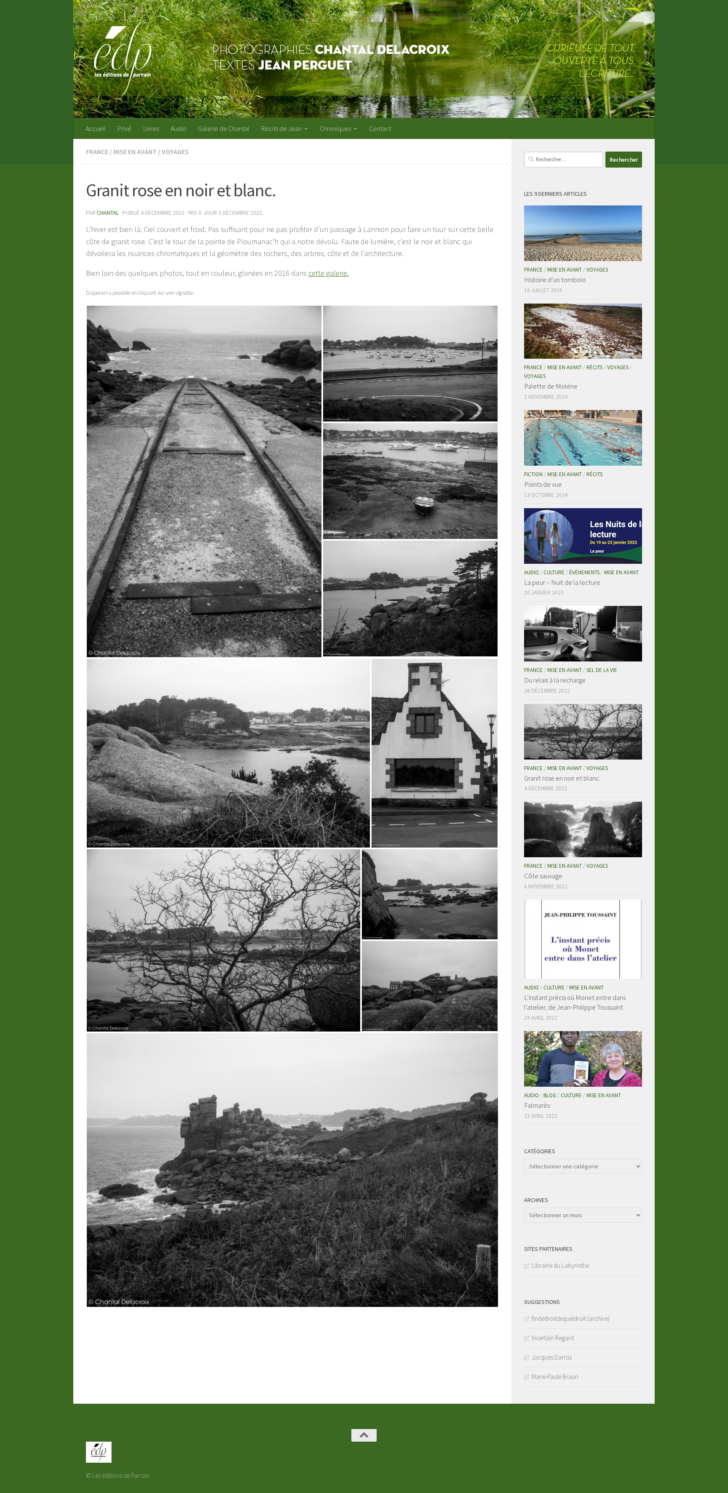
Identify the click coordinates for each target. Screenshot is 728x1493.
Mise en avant (135, 151)
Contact (380, 128)
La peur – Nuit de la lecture (562, 582)
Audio (178, 128)
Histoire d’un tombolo (555, 279)
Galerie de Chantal (223, 128)
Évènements (584, 572)
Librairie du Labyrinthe (560, 1265)
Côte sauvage (543, 875)
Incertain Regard (553, 1338)
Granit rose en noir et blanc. (562, 778)
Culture (554, 572)
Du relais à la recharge (555, 680)
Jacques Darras (552, 1357)
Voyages (175, 151)
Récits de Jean (281, 128)
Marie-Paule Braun (555, 1377)
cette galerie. (328, 273)
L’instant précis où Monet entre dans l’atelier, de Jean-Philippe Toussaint (575, 1002)
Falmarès (537, 1105)
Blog (549, 1095)
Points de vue (543, 484)
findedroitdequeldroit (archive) (571, 1318)
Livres (151, 128)
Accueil (96, 128)
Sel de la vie (601, 670)
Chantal (108, 212)
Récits (594, 367)
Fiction (533, 474)
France (97, 151)
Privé (124, 128)
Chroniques (335, 128)
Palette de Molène (551, 386)
